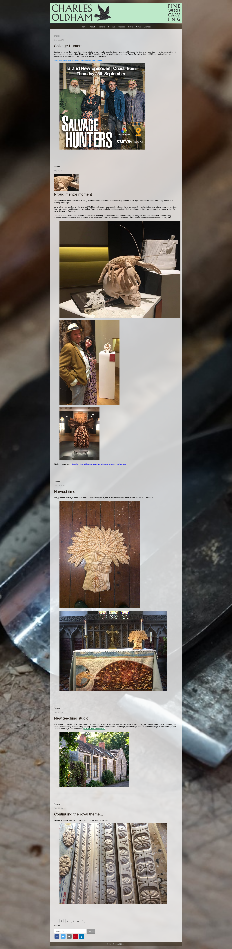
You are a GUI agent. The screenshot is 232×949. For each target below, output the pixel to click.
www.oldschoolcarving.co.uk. (94, 729)
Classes (121, 27)
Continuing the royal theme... (78, 814)
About (92, 27)
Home (84, 27)
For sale (111, 27)
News (138, 27)
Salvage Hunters (68, 46)
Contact (147, 27)
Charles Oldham (119, 944)
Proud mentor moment (73, 194)
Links (130, 27)
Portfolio (101, 27)
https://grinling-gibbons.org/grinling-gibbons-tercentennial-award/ (98, 464)
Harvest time (64, 492)
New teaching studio (71, 718)
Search (90, 931)
